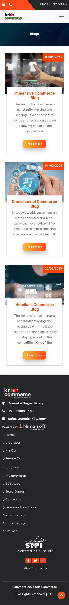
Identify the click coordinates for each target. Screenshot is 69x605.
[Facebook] (28, 560)
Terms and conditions (20, 507)
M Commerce (15, 476)
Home (10, 435)
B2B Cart (12, 468)
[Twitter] (35, 560)
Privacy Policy (15, 515)
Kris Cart (11, 450)
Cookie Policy (15, 523)
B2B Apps (12, 483)
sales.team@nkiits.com (27, 419)
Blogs (44, 4)
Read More (34, 144)
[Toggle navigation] (61, 16)
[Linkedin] (43, 560)
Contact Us (58, 4)
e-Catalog (12, 442)
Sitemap (11, 531)
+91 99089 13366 (20, 411)
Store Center (14, 491)
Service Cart (14, 458)
